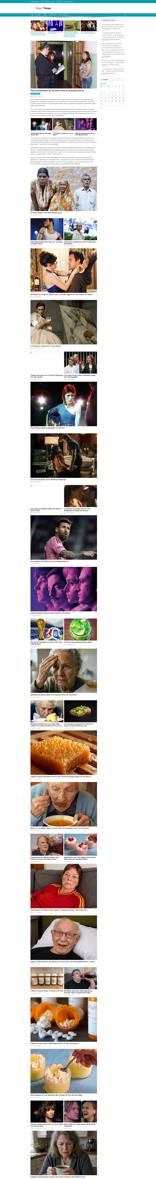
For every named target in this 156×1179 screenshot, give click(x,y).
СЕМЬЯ (53, 1)
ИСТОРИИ (47, 1)
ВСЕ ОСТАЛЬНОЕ (69, 1)
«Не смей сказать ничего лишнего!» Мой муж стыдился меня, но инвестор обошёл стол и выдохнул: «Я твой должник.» (113, 26)
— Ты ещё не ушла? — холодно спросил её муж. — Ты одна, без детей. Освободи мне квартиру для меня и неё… (113, 71)
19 (108, 98)
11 (105, 95)
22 (119, 98)
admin (41, 96)
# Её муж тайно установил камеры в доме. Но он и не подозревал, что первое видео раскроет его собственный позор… (113, 62)
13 (112, 95)
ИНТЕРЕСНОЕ (60, 1)
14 (116, 95)
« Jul (101, 107)
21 (116, 98)
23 (123, 98)
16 (123, 95)
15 (119, 95)
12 (108, 95)
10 (101, 95)
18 (105, 98)
